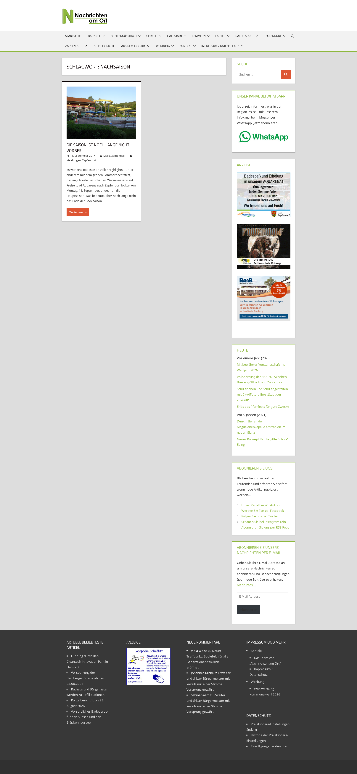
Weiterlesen (76, 212)
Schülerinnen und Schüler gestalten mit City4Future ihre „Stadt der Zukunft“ (262, 394)
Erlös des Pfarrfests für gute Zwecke (263, 406)
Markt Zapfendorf (114, 155)
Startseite (73, 35)
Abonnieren (248, 609)
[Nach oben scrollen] (351, 768)
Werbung (163, 46)
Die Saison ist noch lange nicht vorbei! (98, 148)
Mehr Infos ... (246, 585)
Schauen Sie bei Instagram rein (263, 522)
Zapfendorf (74, 46)
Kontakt (186, 46)
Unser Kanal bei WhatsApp (260, 505)
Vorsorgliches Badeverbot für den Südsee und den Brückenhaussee (87, 717)
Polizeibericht (103, 46)
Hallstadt (174, 35)
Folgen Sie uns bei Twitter (259, 516)
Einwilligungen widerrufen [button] (269, 746)
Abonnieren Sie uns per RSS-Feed (265, 527)
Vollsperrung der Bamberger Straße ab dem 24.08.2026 (86, 678)
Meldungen (74, 160)
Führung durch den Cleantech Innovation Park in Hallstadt (87, 661)
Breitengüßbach (124, 35)
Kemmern (199, 35)
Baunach (94, 35)
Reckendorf (273, 35)
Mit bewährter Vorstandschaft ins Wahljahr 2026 (261, 367)
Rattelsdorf (244, 35)
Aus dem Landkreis (135, 46)
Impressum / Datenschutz (220, 46)
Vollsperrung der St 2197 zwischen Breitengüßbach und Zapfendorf (262, 379)
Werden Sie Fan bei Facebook (262, 510)
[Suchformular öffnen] (292, 36)
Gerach (151, 35)
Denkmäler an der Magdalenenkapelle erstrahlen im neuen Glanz (261, 427)
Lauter (220, 35)
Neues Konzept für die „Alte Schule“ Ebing (262, 442)
